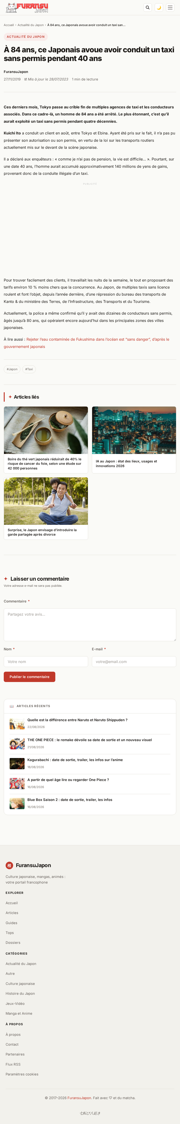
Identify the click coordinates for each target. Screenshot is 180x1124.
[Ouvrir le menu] (170, 7)
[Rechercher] (147, 7)
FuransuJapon (79, 1098)
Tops (10, 933)
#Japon (12, 369)
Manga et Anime (19, 1013)
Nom (9, 649)
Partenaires (15, 1054)
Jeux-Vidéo (15, 1004)
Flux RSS (13, 1064)
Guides (11, 923)
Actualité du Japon (31, 25)
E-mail (99, 649)
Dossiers (13, 943)
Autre (10, 974)
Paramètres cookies (22, 1074)
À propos (13, 1035)
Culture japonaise (20, 984)
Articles (12, 913)
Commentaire (17, 601)
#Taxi (29, 369)
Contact (12, 1044)
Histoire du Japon (20, 993)
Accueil (9, 25)
